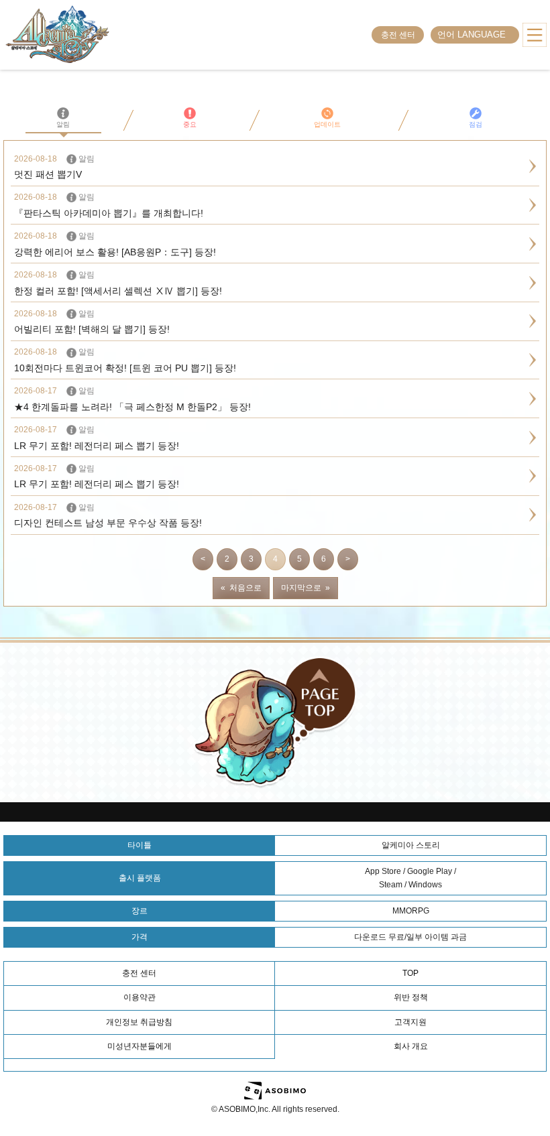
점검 (475, 124)
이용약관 (139, 997)
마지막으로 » (305, 587)
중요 (190, 124)
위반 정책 (411, 997)
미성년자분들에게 (139, 1046)
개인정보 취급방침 (139, 1022)
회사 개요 (411, 1046)
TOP (410, 973)
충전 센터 (398, 35)
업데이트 (327, 124)
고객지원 (410, 1022)
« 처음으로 (241, 587)
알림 (63, 124)
